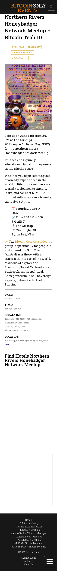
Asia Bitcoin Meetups (29, 539)
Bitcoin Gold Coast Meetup (33, 241)
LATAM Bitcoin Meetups (29, 543)
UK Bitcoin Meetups (29, 529)
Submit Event (28, 557)
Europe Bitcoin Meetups (29, 536)
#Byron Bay (34, 46)
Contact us (28, 561)
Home (28, 519)
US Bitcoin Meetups (29, 523)
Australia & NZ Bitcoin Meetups (29, 533)
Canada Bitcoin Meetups (29, 526)
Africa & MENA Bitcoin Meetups (29, 546)
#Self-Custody (20, 58)
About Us (28, 564)
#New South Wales (22, 52)
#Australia (18, 46)
